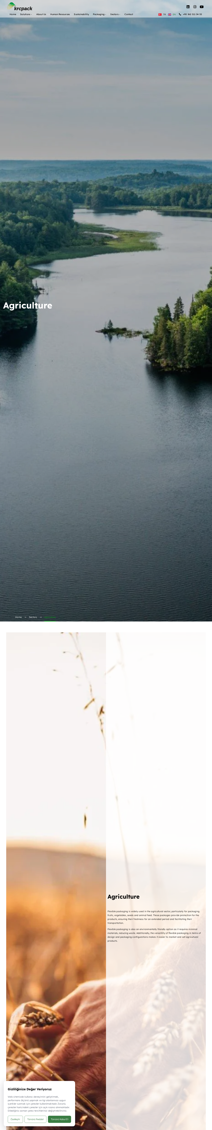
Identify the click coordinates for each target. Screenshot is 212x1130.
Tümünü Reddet (35, 1119)
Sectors (114, 14)
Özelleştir (15, 1119)
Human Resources (60, 14)
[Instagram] (195, 7)
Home (13, 14)
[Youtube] (201, 7)
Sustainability (81, 14)
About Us (41, 14)
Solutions (25, 14)
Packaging (98, 14)
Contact (128, 14)
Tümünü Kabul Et (59, 1119)
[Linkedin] (188, 7)
